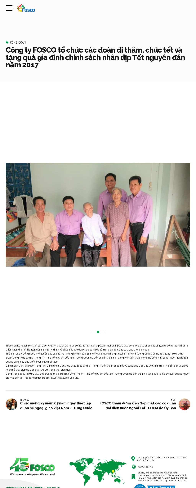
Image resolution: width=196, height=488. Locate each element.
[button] (12, 214)
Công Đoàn (18, 42)
